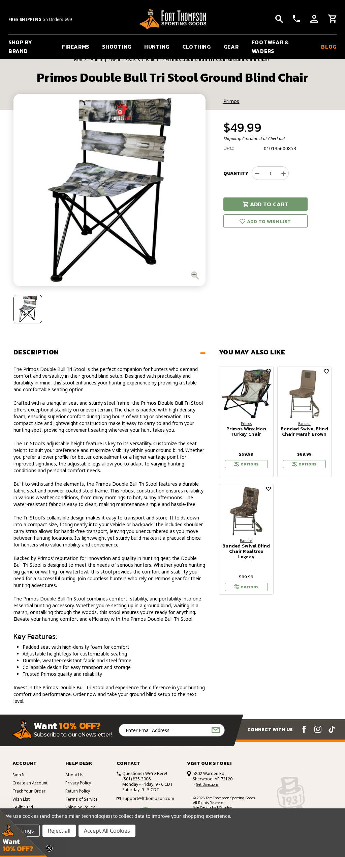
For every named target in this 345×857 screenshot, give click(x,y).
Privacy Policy (78, 783)
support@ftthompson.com (148, 798)
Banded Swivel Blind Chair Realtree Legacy (246, 551)
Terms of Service (81, 799)
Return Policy (77, 791)
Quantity (235, 173)
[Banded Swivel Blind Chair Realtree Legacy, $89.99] (246, 511)
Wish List (21, 799)
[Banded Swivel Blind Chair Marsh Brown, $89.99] (304, 394)
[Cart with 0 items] (332, 20)
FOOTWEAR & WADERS (270, 46)
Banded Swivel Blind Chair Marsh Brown (304, 431)
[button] (23, 833)
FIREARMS (75, 47)
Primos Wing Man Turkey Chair (246, 431)
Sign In (19, 775)
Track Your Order (28, 791)
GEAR (231, 47)
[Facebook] (304, 729)
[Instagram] (317, 729)
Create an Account (30, 783)
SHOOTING (116, 47)
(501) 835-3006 (136, 779)
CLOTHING (196, 47)
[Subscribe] (216, 730)
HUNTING (156, 47)
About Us (74, 775)
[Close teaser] (49, 848)
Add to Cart (269, 204)
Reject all (59, 830)
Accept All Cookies (107, 830)
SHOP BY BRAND (20, 46)
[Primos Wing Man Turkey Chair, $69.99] (246, 394)
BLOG (329, 47)
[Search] (279, 19)
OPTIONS (249, 464)
